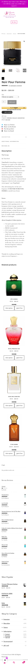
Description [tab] (6, 137)
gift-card (6, 645)
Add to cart (12, 102)
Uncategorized (8, 641)
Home (4, 33)
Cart (22, 661)
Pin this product (9, 129)
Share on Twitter (9, 124)
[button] (24, 41)
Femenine (9, 118)
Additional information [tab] (10, 141)
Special (7, 637)
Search (14, 662)
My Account (4, 662)
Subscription (9, 33)
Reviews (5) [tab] (6, 146)
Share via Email (9, 131)
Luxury (7, 634)
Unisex (6, 627)
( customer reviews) (15, 85)
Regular (14, 33)
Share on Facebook (10, 126)
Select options (9, 308)
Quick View (19, 308)
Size (3, 94)
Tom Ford (7, 119)
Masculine (7, 623)
